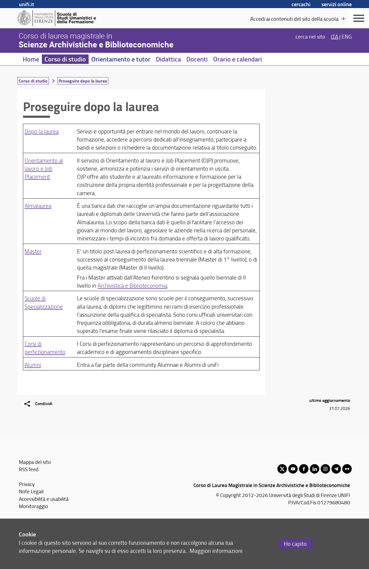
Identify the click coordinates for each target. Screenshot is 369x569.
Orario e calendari (237, 59)
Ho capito (295, 543)
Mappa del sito (35, 461)
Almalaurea (38, 205)
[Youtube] (293, 469)
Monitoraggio (33, 506)
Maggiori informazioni (216, 550)
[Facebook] (303, 469)
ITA (334, 36)
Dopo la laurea (42, 131)
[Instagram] (325, 469)
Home (31, 59)
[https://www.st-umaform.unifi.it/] (59, 18)
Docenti (197, 59)
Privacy (27, 484)
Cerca (310, 36)
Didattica (168, 59)
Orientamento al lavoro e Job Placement (44, 168)
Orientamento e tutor (120, 59)
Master (33, 251)
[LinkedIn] (314, 469)
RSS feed (28, 469)
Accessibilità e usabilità (44, 498)
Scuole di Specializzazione (44, 302)
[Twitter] (282, 469)
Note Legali (31, 491)
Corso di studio (65, 59)
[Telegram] (336, 469)
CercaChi (300, 4)
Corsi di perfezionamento (45, 348)
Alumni (33, 364)
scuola (331, 18)
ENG (347, 36)
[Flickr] (347, 469)
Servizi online (336, 4)
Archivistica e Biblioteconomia (132, 285)
